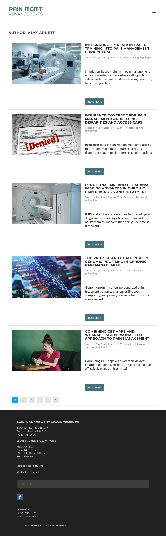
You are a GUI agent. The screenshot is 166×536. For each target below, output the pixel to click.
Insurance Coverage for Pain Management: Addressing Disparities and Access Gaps (115, 118)
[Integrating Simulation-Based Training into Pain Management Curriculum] (46, 63)
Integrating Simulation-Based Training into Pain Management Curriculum (117, 48)
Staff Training (131, 57)
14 (48, 400)
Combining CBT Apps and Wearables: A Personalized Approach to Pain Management (117, 335)
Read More (94, 101)
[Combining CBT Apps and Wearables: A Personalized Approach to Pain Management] (46, 350)
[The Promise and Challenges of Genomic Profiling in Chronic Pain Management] (46, 277)
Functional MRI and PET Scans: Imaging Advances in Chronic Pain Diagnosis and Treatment (116, 188)
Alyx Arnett (102, 57)
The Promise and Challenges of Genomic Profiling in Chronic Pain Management (118, 261)
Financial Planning (133, 127)
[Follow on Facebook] (20, 497)
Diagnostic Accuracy (135, 197)
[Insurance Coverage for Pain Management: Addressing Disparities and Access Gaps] (46, 134)
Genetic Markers (133, 270)
